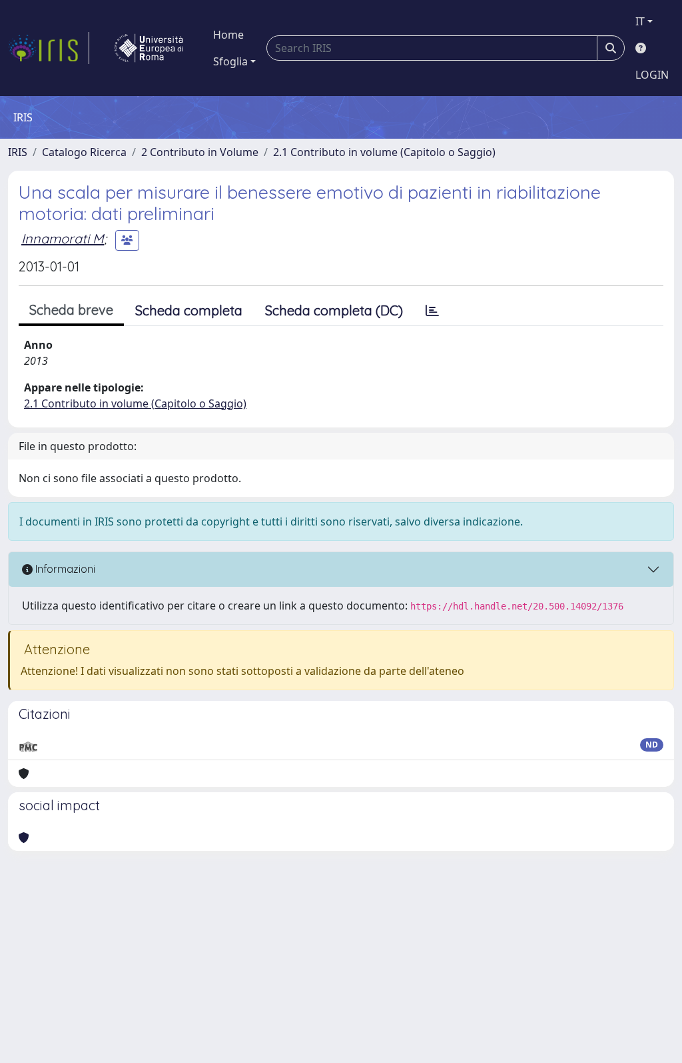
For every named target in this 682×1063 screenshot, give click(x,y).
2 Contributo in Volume (199, 152)
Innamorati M (62, 238)
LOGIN (652, 74)
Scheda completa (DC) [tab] (334, 310)
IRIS (17, 152)
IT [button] (640, 21)
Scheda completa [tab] (188, 310)
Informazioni (64, 569)
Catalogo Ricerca (84, 152)
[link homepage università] (148, 48)
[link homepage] (48, 48)
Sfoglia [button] (230, 61)
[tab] (432, 311)
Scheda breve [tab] (71, 309)
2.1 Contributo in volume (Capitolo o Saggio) (384, 152)
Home (228, 34)
